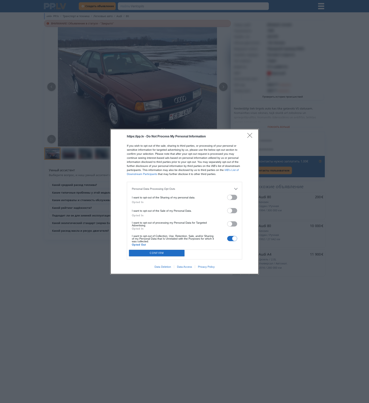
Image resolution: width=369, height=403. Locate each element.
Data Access (184, 266)
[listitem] (184, 189)
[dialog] (184, 201)
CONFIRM (157, 253)
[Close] (251, 136)
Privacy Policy (206, 266)
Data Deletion (163, 266)
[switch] (232, 197)
